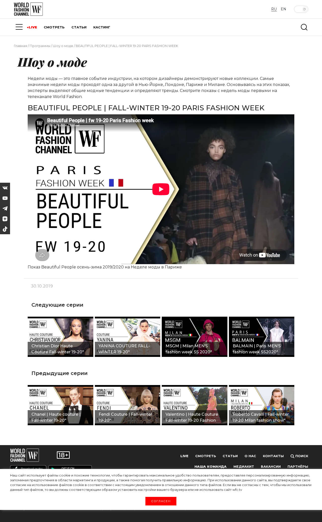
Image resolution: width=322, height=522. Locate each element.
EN (283, 9)
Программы (40, 46)
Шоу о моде (63, 46)
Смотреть (205, 456)
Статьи (230, 456)
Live (184, 456)
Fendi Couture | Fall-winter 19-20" (125, 417)
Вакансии (271, 466)
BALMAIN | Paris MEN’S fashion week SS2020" (257, 349)
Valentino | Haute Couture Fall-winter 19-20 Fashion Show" (192, 418)
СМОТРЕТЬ (54, 27)
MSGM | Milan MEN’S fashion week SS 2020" (189, 349)
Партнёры (298, 466)
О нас (250, 456)
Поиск (301, 456)
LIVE (33, 27)
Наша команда (210, 466)
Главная (20, 46)
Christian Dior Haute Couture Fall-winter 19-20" (57, 349)
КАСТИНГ (101, 27)
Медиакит (243, 466)
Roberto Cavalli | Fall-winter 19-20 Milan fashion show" (261, 417)
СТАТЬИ (79, 27)
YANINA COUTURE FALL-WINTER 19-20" (124, 349)
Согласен (161, 501)
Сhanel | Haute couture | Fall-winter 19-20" (55, 417)
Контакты (273, 456)
